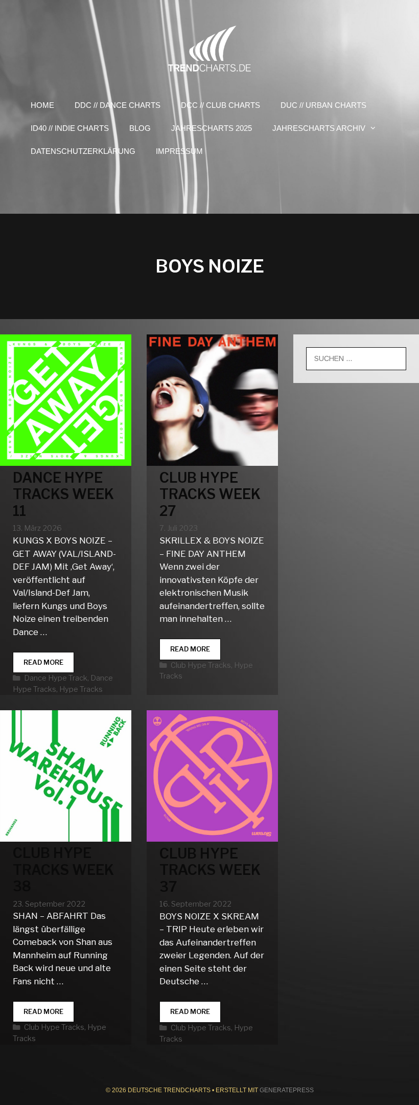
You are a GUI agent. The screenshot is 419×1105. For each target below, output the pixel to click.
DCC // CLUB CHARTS (220, 105)
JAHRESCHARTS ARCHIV (318, 128)
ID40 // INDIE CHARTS (70, 128)
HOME (42, 105)
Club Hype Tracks (201, 665)
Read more (49, 665)
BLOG (140, 128)
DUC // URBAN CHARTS (323, 105)
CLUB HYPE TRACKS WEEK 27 (210, 494)
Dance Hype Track (55, 678)
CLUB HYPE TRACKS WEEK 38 (63, 870)
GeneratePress (287, 1090)
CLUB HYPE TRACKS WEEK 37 (210, 870)
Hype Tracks (81, 689)
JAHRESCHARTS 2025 (211, 128)
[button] (376, 128)
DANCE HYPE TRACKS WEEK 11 (63, 494)
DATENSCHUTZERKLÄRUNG (83, 151)
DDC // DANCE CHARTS (117, 105)
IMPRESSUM (179, 151)
